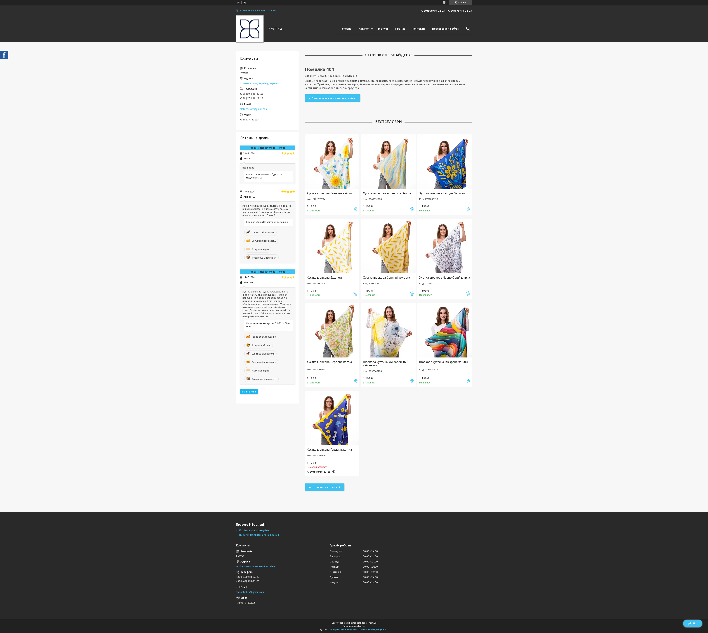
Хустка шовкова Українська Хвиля (387, 193)
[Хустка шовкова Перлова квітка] (332, 330)
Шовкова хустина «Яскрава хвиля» (443, 362)
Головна (346, 28)
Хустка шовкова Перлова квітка (329, 362)
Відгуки (383, 28)
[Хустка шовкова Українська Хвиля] (388, 161)
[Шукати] (467, 28)
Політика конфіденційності (255, 530)
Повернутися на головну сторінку (334, 98)
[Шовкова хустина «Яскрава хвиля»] (444, 330)
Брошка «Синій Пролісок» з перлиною (267, 222)
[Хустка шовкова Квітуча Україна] (444, 161)
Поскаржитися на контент (343, 629)
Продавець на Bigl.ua (354, 626)
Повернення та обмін (445, 28)
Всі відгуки (249, 391)
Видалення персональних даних (259, 534)
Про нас (400, 28)
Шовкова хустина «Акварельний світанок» (385, 363)
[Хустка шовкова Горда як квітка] (332, 418)
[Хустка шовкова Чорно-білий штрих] (444, 246)
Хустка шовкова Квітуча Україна (442, 193)
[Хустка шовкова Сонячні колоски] (388, 246)
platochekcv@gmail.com (254, 109)
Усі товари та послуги (323, 487)
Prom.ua (372, 623)
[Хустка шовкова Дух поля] (332, 246)
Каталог (364, 28)
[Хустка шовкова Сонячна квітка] (332, 161)
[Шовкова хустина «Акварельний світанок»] (388, 330)
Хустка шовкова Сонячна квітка (329, 193)
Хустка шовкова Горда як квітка (329, 449)
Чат (695, 623)
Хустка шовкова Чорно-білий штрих (444, 277)
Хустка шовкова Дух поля (325, 277)
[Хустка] (250, 29)
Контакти (418, 28)
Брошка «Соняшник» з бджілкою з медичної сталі (265, 176)
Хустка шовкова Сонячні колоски (386, 277)
